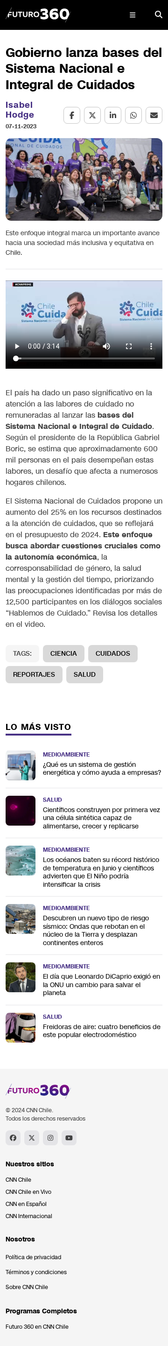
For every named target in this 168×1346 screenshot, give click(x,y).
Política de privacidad (33, 1257)
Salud (85, 674)
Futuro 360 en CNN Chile (37, 1327)
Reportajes (34, 674)
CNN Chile (18, 1180)
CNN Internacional (29, 1216)
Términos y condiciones (36, 1272)
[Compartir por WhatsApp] (133, 115)
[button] (132, 14)
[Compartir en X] (92, 115)
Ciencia (63, 653)
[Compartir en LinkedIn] (113, 115)
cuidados (113, 653)
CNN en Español (26, 1204)
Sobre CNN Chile (27, 1287)
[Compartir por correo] (154, 115)
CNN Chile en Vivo (28, 1192)
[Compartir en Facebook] (71, 115)
